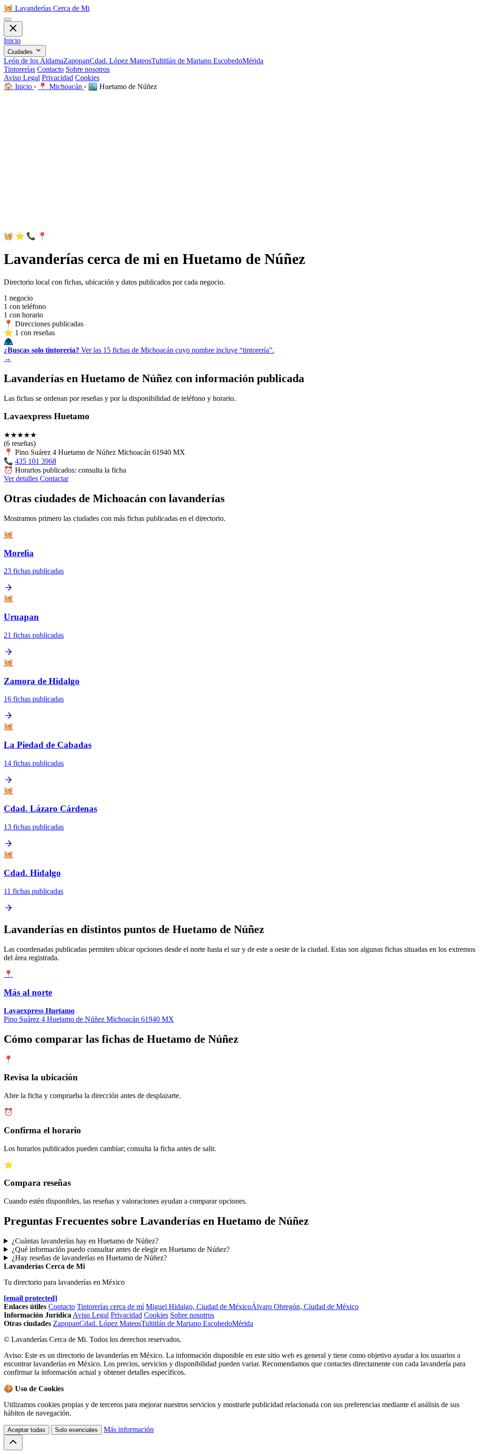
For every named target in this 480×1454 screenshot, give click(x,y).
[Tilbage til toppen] (13, 1442)
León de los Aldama (33, 61)
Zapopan (76, 61)
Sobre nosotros (88, 69)
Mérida (252, 61)
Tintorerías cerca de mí (110, 1307)
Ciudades (21, 51)
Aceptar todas (26, 1429)
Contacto (50, 69)
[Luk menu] (13, 29)
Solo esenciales (76, 1429)
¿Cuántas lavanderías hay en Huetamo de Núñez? (85, 1241)
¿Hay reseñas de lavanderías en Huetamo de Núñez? (89, 1258)
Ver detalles (22, 478)
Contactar (54, 478)
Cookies (87, 78)
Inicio (12, 41)
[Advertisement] (240, 161)
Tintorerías (19, 69)
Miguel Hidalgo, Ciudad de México (198, 1307)
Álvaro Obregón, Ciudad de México (305, 1307)
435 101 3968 (35, 461)
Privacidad (57, 78)
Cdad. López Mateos (120, 61)
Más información (129, 1429)
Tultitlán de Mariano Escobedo (196, 61)
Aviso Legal (22, 78)
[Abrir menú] (7, 19)
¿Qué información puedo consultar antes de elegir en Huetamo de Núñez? (121, 1249)
